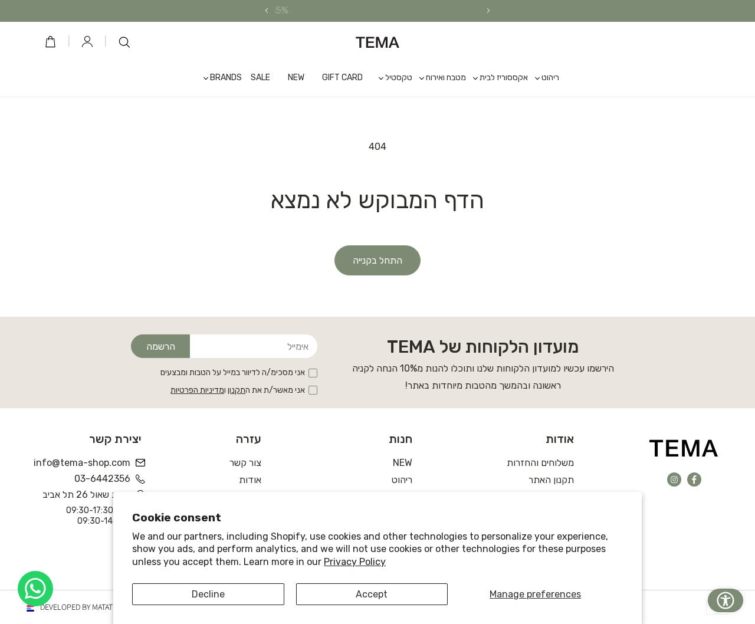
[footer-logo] (684, 448)
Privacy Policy (355, 561)
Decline (208, 594)
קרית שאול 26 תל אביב (86, 495)
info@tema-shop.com (82, 463)
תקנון (236, 390)
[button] (543, 77)
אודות (250, 479)
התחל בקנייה (377, 260)
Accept (372, 594)
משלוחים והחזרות (540, 462)
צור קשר (245, 462)
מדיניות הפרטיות (197, 390)
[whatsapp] (35, 588)
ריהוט (402, 479)
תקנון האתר (551, 479)
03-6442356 (102, 479)
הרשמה (160, 346)
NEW (402, 462)
